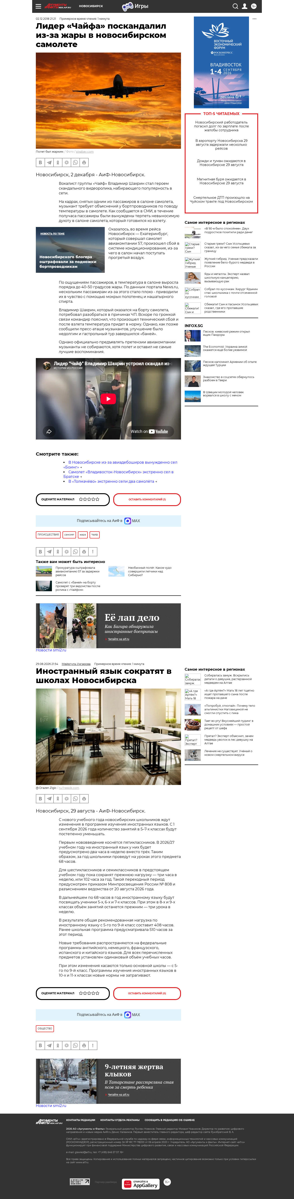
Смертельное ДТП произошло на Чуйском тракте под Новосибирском (221, 200)
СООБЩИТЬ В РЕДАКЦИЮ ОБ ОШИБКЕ (170, 1120)
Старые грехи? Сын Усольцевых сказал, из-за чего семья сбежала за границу (230, 247)
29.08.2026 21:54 (47, 664)
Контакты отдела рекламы (119, 1120)
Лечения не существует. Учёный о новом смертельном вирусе (228, 752)
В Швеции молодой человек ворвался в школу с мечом (223, 394)
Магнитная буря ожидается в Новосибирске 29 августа (221, 181)
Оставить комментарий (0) (147, 993)
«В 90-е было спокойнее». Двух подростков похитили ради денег (228, 230)
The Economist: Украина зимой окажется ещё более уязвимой (225, 348)
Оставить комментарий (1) (147, 499)
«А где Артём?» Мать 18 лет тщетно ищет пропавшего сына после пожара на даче (229, 694)
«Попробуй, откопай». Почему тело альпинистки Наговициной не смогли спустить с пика (229, 709)
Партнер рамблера (106, 1182)
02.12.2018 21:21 (46, 18)
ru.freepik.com (69, 788)
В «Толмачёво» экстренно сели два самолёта (111, 481)
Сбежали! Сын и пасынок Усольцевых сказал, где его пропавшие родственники (231, 308)
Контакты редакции (80, 1120)
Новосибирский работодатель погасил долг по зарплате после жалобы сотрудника (221, 126)
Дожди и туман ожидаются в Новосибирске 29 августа (221, 163)
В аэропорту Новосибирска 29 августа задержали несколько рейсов (221, 145)
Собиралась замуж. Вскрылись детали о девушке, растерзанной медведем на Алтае (228, 679)
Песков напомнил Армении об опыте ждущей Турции (230, 363)
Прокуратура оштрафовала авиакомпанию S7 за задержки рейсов (77, 571)
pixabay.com (85, 151)
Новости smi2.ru (51, 650)
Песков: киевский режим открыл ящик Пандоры (226, 333)
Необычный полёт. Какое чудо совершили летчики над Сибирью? (150, 571)
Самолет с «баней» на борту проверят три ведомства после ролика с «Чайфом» (78, 586)
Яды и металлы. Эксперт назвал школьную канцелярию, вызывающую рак (227, 277)
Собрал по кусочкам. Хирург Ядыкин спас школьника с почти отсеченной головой (231, 292)
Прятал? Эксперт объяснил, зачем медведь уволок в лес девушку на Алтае (228, 739)
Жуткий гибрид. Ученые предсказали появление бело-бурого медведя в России (231, 262)
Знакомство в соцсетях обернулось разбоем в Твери (228, 378)
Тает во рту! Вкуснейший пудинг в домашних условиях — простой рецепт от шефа (228, 724)
